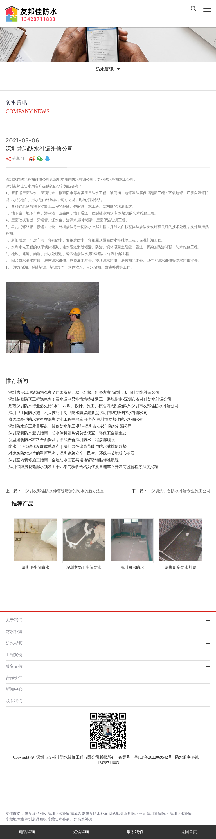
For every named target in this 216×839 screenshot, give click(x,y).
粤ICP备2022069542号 (153, 757)
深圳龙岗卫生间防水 (84, 567)
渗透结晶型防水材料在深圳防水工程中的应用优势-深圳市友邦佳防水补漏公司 (76, 419)
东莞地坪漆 (15, 819)
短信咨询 (81, 832)
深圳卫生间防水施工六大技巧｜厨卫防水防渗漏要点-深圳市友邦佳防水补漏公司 (78, 413)
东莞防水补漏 (97, 813)
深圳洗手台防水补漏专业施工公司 (180, 491)
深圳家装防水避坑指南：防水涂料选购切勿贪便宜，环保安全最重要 (67, 433)
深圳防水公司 (135, 813)
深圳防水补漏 (58, 813)
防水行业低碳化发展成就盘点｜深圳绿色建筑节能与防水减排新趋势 (67, 446)
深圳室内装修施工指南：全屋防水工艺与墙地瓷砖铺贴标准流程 (63, 460)
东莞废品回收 (36, 813)
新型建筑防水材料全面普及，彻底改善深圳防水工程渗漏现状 (61, 440)
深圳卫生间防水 (35, 567)
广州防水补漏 (81, 819)
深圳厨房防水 (132, 567)
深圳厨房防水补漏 (180, 567)
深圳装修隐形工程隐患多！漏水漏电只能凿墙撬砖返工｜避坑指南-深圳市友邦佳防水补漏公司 (89, 399)
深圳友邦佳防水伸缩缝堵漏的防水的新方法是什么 (68, 491)
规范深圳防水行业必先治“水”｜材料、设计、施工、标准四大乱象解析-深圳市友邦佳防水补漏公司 (93, 406)
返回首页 (189, 832)
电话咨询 (27, 832)
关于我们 (14, 619)
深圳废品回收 (36, 819)
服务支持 (14, 666)
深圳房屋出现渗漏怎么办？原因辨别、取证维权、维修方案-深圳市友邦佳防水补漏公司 (83, 392)
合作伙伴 (14, 677)
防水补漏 (14, 631)
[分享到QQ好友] (47, 158)
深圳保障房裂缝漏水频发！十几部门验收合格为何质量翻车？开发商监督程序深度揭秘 (83, 467)
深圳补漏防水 (158, 813)
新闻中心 (14, 689)
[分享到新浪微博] (32, 158)
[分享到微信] (40, 158)
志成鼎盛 (77, 813)
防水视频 (14, 643)
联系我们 (14, 700)
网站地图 (116, 813)
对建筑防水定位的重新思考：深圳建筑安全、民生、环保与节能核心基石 (71, 453)
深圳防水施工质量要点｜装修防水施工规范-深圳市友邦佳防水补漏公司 (70, 426)
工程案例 (14, 654)
